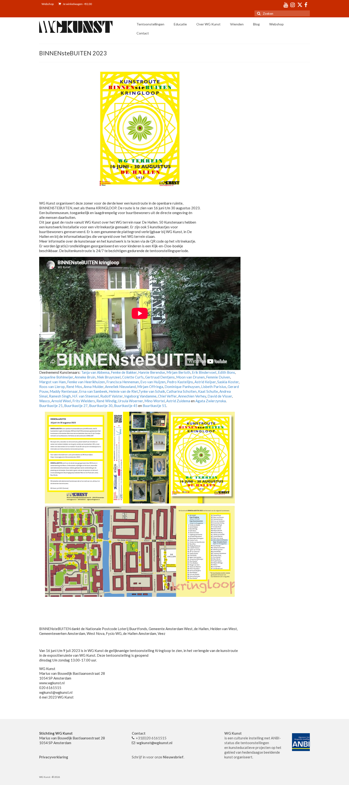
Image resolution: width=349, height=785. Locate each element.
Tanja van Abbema (95, 372)
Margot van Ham (52, 382)
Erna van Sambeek (93, 391)
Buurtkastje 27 (76, 405)
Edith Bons (226, 372)
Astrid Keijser (205, 382)
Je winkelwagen (77, 4)
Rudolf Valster (111, 396)
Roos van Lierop (52, 386)
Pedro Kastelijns (180, 382)
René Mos (74, 386)
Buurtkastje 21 (51, 405)
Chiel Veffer (167, 396)
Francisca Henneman (122, 382)
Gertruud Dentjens (160, 377)
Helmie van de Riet (123, 391)
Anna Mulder (94, 386)
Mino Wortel (154, 401)
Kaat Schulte (208, 391)
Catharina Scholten (181, 391)
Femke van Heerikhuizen (85, 382)
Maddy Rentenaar (64, 391)
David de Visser (220, 396)
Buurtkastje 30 (101, 405)
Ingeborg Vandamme (140, 396)
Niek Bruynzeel (109, 377)
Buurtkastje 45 (125, 405)
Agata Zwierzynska (210, 401)
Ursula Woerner (130, 401)
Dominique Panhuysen (182, 386)
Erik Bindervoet (204, 372)
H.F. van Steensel (85, 396)
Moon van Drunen (190, 377)
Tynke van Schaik (151, 391)
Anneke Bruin (85, 377)
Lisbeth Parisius (213, 386)
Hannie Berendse (151, 372)
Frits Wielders (83, 401)
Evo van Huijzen (152, 382)
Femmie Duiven (218, 377)
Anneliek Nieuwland (120, 386)
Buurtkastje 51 (154, 405)
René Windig (106, 401)
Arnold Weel (61, 401)
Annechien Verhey (192, 396)
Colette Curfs (133, 377)
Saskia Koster (228, 382)
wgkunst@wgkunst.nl (154, 743)
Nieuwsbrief (173, 757)
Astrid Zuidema (177, 401)
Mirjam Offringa (150, 386)
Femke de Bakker (124, 372)
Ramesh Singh (60, 396)
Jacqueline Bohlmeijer (56, 377)
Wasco (44, 401)
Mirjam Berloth (178, 372)
